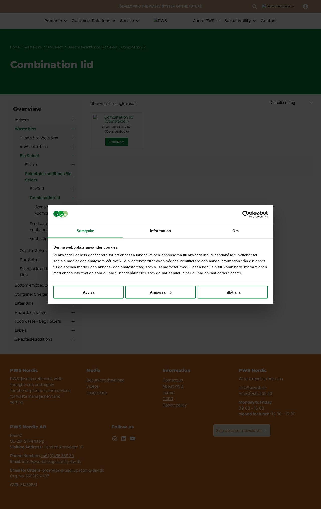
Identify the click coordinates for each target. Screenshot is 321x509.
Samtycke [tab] (85, 231)
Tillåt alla (232, 292)
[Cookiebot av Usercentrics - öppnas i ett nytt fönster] (246, 214)
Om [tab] (235, 231)
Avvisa (88, 292)
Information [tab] (160, 231)
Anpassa (157, 292)
